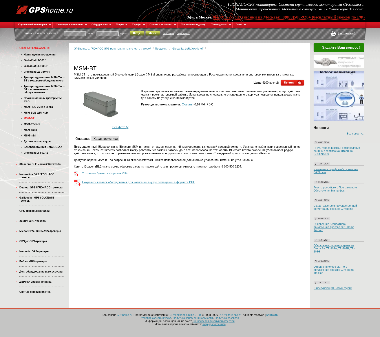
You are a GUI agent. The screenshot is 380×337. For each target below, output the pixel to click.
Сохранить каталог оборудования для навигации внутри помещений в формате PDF (138, 182)
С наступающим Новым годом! (333, 288)
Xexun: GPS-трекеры (32, 221)
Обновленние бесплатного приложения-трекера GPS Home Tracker (334, 269)
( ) (346, 33)
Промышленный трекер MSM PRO (43, 100)
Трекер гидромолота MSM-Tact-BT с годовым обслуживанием (44, 79)
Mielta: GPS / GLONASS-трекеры (40, 231)
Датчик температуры (37, 141)
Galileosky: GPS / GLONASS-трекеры (37, 199)
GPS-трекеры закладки (34, 210)
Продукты (161, 48)
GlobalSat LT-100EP (36, 66)
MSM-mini (30, 135)
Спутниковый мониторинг (32, 24)
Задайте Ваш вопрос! (341, 47)
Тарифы (136, 24)
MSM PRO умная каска (38, 107)
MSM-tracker (32, 124)
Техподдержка (219, 24)
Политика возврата (227, 318)
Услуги (120, 24)
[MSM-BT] (101, 105)
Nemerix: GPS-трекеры (34, 251)
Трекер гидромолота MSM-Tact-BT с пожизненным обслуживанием (44, 89)
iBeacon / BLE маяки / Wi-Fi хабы (40, 164)
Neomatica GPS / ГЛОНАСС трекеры (36, 176)
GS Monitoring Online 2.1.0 (184, 315)
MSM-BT (29, 118)
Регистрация (168, 33)
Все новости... (355, 133)
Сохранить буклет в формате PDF (105, 173)
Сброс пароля (183, 33)
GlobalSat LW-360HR (37, 71)
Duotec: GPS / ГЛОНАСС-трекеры (40, 187)
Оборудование (99, 24)
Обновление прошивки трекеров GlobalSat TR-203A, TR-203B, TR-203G (334, 248)
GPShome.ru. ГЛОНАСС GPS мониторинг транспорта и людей (112, 48)
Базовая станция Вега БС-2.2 (43, 147)
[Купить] (292, 82)
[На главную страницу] (44, 9)
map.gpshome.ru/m (214, 324)
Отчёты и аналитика (161, 24)
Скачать (187, 104)
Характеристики (105, 138)
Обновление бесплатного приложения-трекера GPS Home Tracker (334, 227)
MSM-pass (30, 129)
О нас (239, 24)
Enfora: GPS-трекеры (33, 261)
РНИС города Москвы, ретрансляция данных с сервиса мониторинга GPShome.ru (337, 151)
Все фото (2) (120, 127)
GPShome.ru (124, 315)
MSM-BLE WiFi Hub (36, 112)
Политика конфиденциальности (193, 318)
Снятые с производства (35, 291)
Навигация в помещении (69, 24)
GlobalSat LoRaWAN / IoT (35, 48)
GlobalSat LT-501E (35, 60)
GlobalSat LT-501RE (36, 152)
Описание (82, 138)
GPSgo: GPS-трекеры (33, 241)
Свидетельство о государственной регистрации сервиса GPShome (335, 207)
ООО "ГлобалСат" (230, 315)
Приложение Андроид (193, 24)
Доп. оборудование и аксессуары (41, 271)
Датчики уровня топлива (35, 281)
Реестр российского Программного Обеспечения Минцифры (335, 189)
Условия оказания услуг (156, 318)
